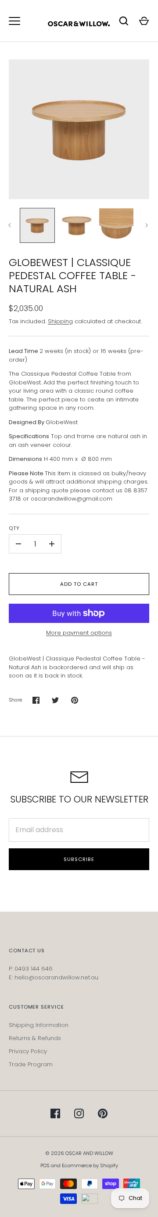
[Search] (123, 21)
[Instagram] (79, 1113)
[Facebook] (55, 1113)
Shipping (60, 321)
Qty (14, 528)
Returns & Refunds (35, 1038)
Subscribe (79, 859)
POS (45, 1165)
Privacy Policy (28, 1051)
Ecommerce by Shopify (90, 1165)
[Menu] (14, 21)
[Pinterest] (102, 1113)
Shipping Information (38, 1025)
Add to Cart (78, 584)
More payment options (79, 633)
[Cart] (144, 21)
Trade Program (31, 1064)
